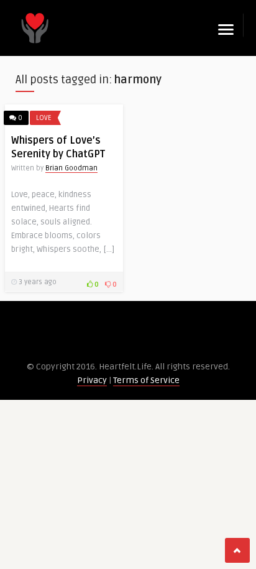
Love (44, 118)
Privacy (92, 380)
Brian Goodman (71, 168)
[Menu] (226, 29)
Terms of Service (146, 380)
